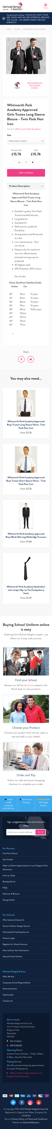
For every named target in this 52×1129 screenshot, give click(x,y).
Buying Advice (9, 881)
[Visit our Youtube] (38, 1102)
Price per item (16, 150)
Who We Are (8, 976)
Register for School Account (15, 944)
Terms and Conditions (37, 1119)
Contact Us (8, 1001)
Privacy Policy (18, 1119)
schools (30, 685)
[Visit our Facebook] (21, 1102)
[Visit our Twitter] (13, 1102)
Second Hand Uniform (12, 956)
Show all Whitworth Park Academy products (34, 85)
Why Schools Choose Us (13, 920)
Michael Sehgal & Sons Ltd (36, 1109)
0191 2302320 (16, 1045)
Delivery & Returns (11, 893)
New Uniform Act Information (16, 950)
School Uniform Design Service (16, 926)
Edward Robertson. (31, 1122)
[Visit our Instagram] (30, 1102)
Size (9, 135)
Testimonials (8, 994)
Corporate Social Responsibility (16, 982)
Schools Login (9, 938)
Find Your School (10, 853)
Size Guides (8, 859)
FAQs (5, 887)
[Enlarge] (26, 55)
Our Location (16, 1041)
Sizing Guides (9, 900)
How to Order (9, 875)
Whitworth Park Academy (28, 129)
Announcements (10, 988)
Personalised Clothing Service (16, 932)
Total (36, 150)
